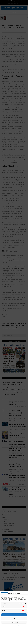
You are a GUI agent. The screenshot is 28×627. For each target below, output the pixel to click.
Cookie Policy (9, 625)
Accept (14, 615)
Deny (14, 618)
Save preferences (14, 622)
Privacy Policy (16, 625)
